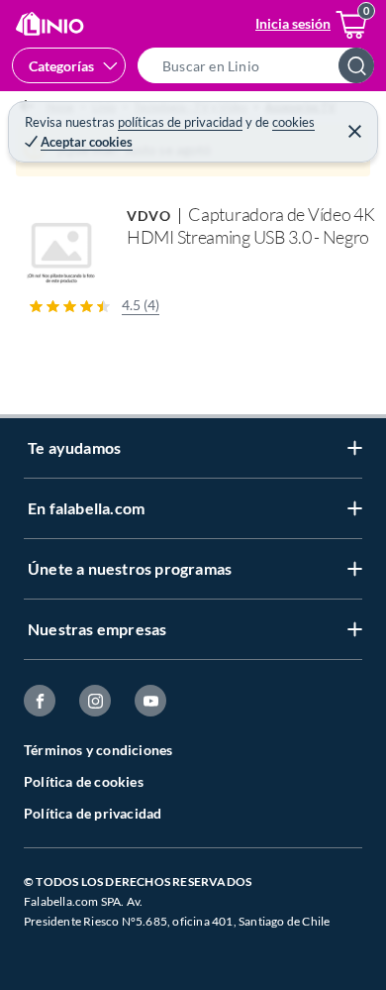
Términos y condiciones (98, 749)
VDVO (149, 215)
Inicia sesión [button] (293, 23)
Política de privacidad (92, 813)
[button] (262, 65)
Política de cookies (84, 781)
